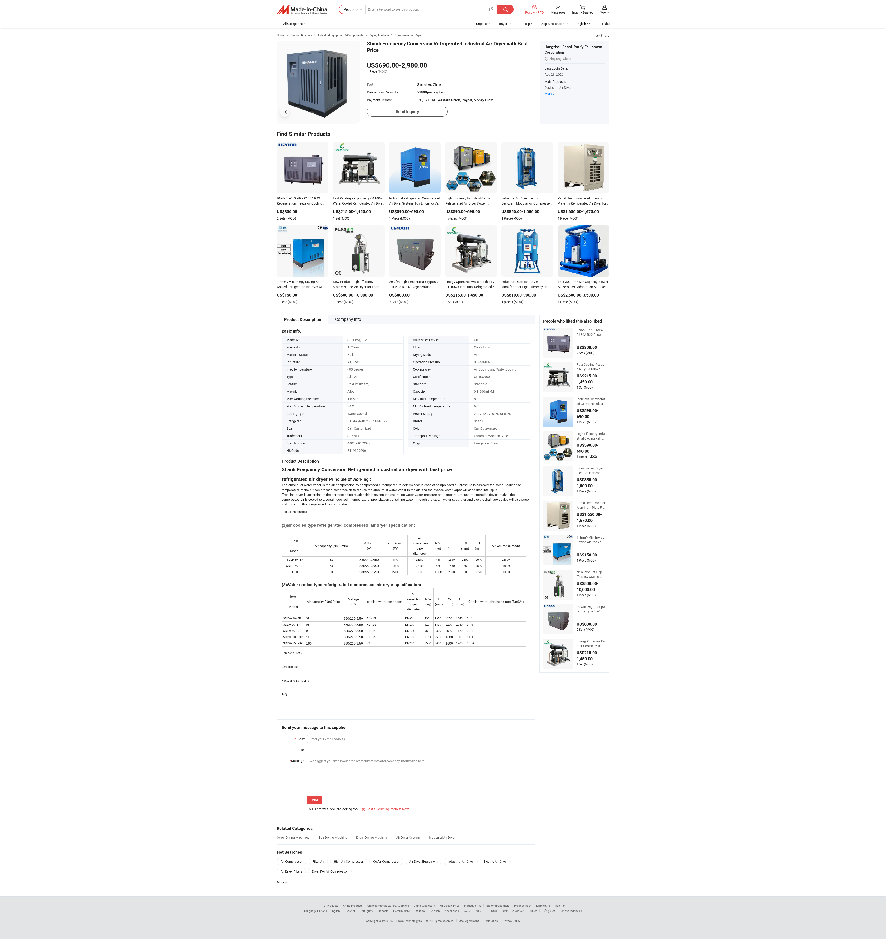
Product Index (522, 905)
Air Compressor (292, 861)
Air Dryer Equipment (423, 861)
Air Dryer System (408, 837)
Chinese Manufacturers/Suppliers (388, 905)
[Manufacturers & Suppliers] (302, 9)
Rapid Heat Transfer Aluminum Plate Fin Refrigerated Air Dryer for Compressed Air (591, 505)
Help (527, 23)
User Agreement (469, 921)
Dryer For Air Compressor (330, 871)
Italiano (420, 911)
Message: (297, 760)
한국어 (480, 911)
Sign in (604, 12)
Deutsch (435, 911)
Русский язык (401, 911)
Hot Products (330, 905)
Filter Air (318, 861)
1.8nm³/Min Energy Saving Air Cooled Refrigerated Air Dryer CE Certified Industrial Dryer (591, 539)
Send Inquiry (407, 111)
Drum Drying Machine (371, 837)
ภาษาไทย (518, 911)
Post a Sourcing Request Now (385, 809)
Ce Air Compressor (386, 861)
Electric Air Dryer (495, 861)
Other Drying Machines (293, 837)
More (548, 93)
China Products (352, 905)
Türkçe (533, 911)
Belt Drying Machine (333, 837)
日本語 (493, 911)
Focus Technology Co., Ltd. (413, 921)
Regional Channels (497, 905)
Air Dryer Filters (291, 871)
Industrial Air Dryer (442, 837)
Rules (606, 23)
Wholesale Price (449, 905)
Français (382, 911)
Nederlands (452, 911)
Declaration (491, 921)
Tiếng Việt (548, 911)
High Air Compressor (348, 861)
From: (299, 739)
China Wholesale (424, 905)
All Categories (293, 23)
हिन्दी (505, 911)
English (335, 911)
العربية (467, 911)
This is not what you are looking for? (333, 809)
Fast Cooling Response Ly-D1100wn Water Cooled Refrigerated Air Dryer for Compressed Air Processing (591, 366)
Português (366, 911)
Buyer (503, 23)
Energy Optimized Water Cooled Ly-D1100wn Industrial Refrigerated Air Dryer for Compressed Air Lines (591, 643)
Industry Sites (472, 905)
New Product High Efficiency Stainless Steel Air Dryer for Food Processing (591, 574)
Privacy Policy (511, 921)
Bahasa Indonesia (571, 911)
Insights (560, 905)
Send (314, 800)
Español (350, 911)
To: (303, 750)
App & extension (552, 23)
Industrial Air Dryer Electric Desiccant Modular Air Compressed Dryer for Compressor (591, 470)
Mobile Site (543, 905)
